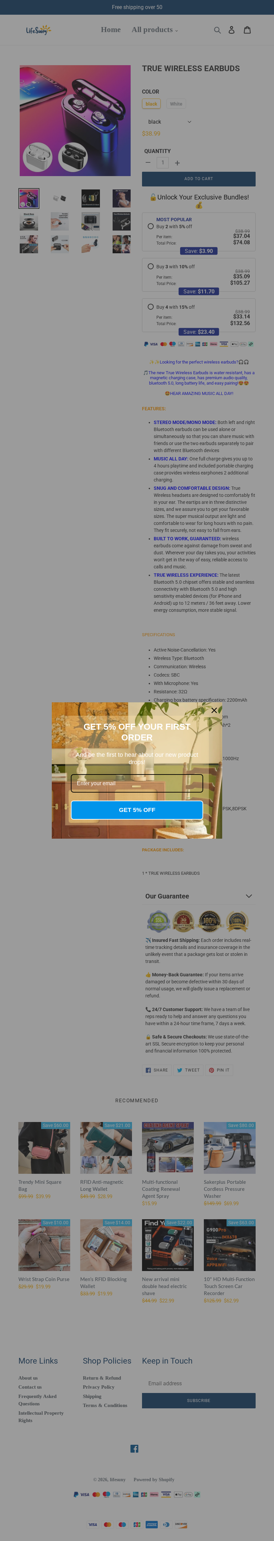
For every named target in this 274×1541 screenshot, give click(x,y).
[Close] (214, 710)
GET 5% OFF (137, 810)
